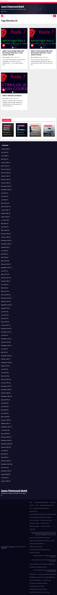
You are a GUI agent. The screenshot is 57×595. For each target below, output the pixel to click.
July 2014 (3, 311)
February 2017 (5, 277)
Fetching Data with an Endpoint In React (38, 589)
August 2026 (4, 149)
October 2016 (4, 281)
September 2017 (5, 267)
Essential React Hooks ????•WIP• (37, 586)
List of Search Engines (45, 526)
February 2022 (5, 179)
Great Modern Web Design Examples (41, 508)
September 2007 (5, 427)
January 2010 (4, 383)
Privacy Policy (33, 529)
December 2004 (5, 464)
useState (52, 540)
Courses (37, 505)
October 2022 (4, 176)
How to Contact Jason (34, 520)
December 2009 (5, 386)
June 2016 (4, 284)
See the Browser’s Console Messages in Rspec (40, 549)
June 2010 (4, 372)
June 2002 (4, 477)
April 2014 (4, 318)
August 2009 (4, 399)
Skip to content (4, 1)
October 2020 (4, 213)
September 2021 (5, 189)
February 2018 (5, 264)
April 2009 (4, 413)
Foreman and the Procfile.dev (36, 546)
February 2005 (5, 460)
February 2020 (5, 233)
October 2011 (4, 342)
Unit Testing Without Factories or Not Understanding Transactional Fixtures (44, 570)
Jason (17, 57)
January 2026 (5, 162)
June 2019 (4, 250)
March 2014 (4, 322)
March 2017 (4, 274)
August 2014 (4, 308)
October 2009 (5, 393)
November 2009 (5, 389)
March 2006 (4, 433)
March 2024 (4, 166)
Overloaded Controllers (35, 552)
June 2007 (4, 430)
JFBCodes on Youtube (34, 523)
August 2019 (4, 247)
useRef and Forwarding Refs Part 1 (37, 543)
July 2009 (4, 403)
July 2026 (3, 152)
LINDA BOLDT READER (34, 526)
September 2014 (5, 305)
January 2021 (4, 210)
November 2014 (5, 298)
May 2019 (3, 254)
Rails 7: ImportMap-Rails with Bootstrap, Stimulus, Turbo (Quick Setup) (42, 53)
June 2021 (4, 196)
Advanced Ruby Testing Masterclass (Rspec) (39, 540)
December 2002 (5, 471)
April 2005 (4, 457)
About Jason (53, 502)
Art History (32, 505)
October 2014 (4, 301)
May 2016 (3, 288)
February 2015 (5, 294)
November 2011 (5, 338)
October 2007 (5, 423)
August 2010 (4, 366)
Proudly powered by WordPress (8, 546)
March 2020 (4, 230)
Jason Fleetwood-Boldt (12, 6)
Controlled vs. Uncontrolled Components (38, 583)
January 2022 (5, 183)
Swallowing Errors (33, 574)
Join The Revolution (44, 523)
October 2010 (4, 359)
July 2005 (3, 450)
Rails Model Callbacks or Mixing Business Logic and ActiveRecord (44, 556)
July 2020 (3, 220)
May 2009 (4, 410)
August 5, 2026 (50, 132)
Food (31, 508)
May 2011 (3, 352)
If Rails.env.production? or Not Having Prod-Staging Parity (42, 564)
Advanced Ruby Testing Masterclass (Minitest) (40, 537)
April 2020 (4, 227)
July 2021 (3, 193)
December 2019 (5, 240)
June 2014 (4, 315)
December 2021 (5, 186)
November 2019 (5, 244)
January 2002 (5, 481)
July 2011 (3, 349)
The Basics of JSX (47, 580)
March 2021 (4, 203)
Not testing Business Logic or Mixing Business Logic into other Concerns (44, 560)
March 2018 (4, 261)
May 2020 (3, 223)
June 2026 (4, 155)
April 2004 (4, 467)
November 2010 (5, 355)
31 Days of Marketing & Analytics (42, 502)
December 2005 (5, 440)
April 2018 (4, 257)
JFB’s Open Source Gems (46, 520)
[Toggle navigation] (54, 16)
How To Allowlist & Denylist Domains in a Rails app (40, 517)
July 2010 (3, 369)
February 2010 (5, 379)
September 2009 (5, 396)
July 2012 (3, 335)
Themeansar (4, 547)
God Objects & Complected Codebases (38, 567)
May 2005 (3, 454)
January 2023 (5, 172)
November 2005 (5, 444)
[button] (51, 16)
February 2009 (5, 420)
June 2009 (4, 406)
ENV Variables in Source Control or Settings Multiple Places (42, 577)
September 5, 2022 (9, 57)
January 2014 (5, 325)
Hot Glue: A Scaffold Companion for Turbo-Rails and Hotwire (43, 514)
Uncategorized (7, 125)
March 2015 (4, 291)
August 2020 (4, 216)
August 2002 (4, 474)
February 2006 (5, 437)
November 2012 (5, 332)
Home (31, 502)
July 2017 (3, 271)
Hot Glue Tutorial (33, 511)
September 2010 (5, 362)
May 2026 (3, 159)
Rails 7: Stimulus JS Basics (11, 96)
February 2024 (5, 169)
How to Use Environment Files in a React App (39, 592)
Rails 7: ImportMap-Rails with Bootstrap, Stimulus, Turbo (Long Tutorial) (13, 53)
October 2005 (4, 447)
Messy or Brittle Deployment (36, 580)
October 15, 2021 (8, 98)
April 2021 (3, 200)
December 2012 (5, 328)
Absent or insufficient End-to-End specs (47, 574)
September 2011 (5, 345)
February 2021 (5, 206)
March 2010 (4, 376)
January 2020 (5, 237)
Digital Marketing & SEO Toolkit (47, 505)
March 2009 (4, 416)
